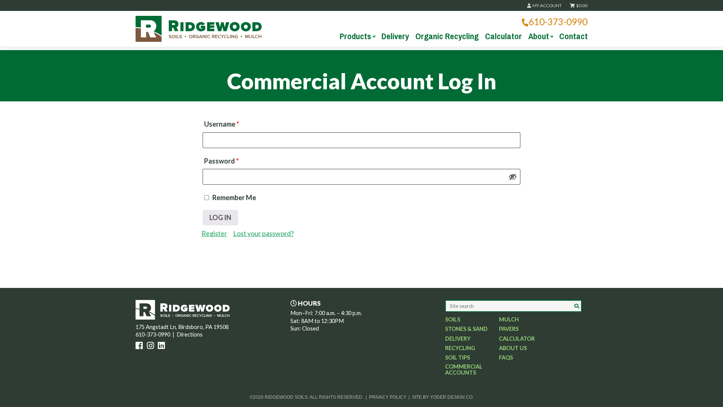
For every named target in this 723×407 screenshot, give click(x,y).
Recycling (460, 348)
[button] (576, 306)
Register (214, 233)
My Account (547, 5)
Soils (452, 320)
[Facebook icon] (141, 346)
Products (355, 36)
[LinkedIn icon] (163, 346)
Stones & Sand (466, 329)
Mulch (509, 320)
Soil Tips (457, 358)
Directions (190, 334)
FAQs (506, 358)
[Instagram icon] (152, 346)
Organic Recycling (447, 36)
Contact (573, 36)
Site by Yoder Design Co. (443, 397)
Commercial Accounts (463, 370)
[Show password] (512, 176)
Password (221, 161)
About (538, 36)
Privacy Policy (387, 397)
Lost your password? (263, 233)
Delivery (395, 36)
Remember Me (233, 197)
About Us (513, 348)
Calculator (503, 36)
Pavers (509, 329)
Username (221, 124)
